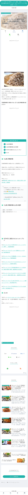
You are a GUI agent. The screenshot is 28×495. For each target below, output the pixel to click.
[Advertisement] (14, 56)
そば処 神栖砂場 (9, 144)
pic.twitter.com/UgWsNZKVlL (10, 193)
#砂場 (12, 191)
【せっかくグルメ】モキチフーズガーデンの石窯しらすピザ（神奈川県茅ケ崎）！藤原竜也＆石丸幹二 (14, 275)
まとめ (7, 152)
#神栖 (9, 191)
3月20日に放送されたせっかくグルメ (13, 149)
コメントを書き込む (14, 476)
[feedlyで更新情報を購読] (7, 368)
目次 (13, 140)
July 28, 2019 (7, 199)
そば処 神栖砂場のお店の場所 (12, 146)
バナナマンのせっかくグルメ (13, 297)
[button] (18, 34)
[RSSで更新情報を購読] (20, 368)
